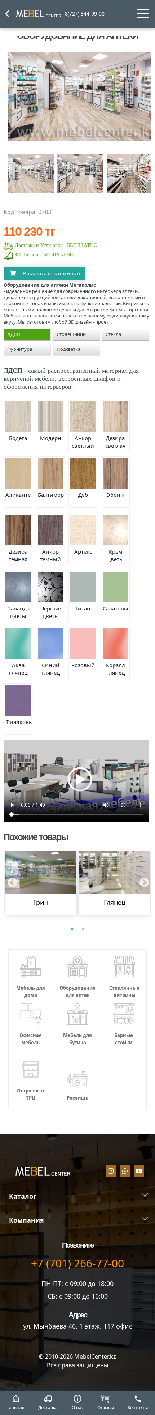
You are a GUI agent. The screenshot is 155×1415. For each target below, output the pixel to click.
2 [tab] (83, 929)
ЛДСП (13, 334)
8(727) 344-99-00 (85, 13)
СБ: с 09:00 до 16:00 (78, 1296)
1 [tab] (72, 929)
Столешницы (72, 334)
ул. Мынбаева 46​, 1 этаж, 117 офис (77, 1326)
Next (142, 881)
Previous (10, 881)
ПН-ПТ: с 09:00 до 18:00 (77, 1283)
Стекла (113, 334)
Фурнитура (19, 349)
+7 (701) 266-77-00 (77, 1263)
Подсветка (68, 349)
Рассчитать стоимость (52, 273)
